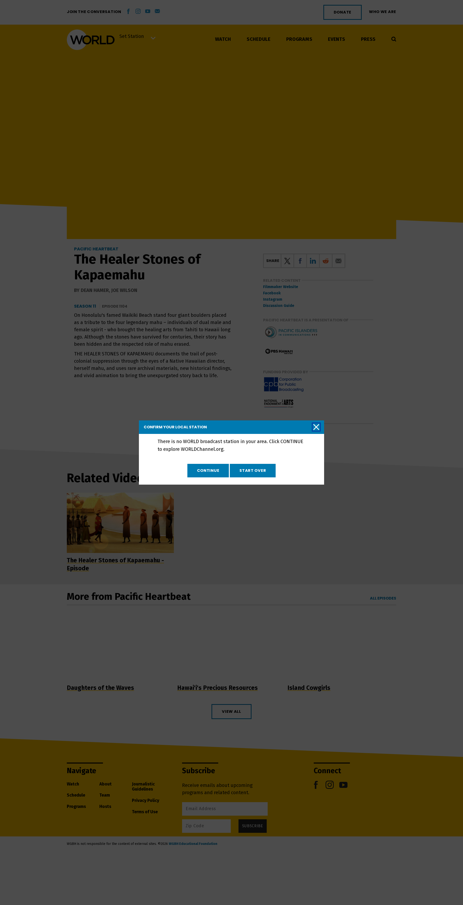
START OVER (252, 470)
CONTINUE (208, 470)
